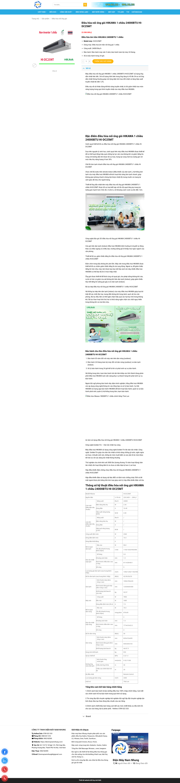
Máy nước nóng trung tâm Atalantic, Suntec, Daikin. (89, 745)
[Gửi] (85, 4)
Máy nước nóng (98, 12)
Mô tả (88, 68)
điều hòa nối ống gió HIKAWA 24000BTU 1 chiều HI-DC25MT (115, 287)
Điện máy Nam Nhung (79, 733)
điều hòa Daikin (81, 736)
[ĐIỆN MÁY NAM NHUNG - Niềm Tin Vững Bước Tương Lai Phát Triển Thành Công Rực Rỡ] (40, 4)
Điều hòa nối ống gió (59, 19)
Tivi (127, 12)
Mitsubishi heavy (101, 736)
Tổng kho (90, 687)
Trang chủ (35, 19)
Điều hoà (52, 12)
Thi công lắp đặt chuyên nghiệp (98, 698)
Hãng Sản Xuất (66, 12)
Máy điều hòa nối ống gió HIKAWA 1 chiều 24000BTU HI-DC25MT (109, 74)
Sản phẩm (45, 19)
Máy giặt (111, 12)
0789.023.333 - (113, 4)
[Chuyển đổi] (84, 68)
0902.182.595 (128, 4)
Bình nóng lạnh (82, 12)
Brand (88, 716)
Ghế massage (137, 12)
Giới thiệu (42, 12)
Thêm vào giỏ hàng (102, 61)
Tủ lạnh (121, 12)
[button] (34, 65)
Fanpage (116, 730)
